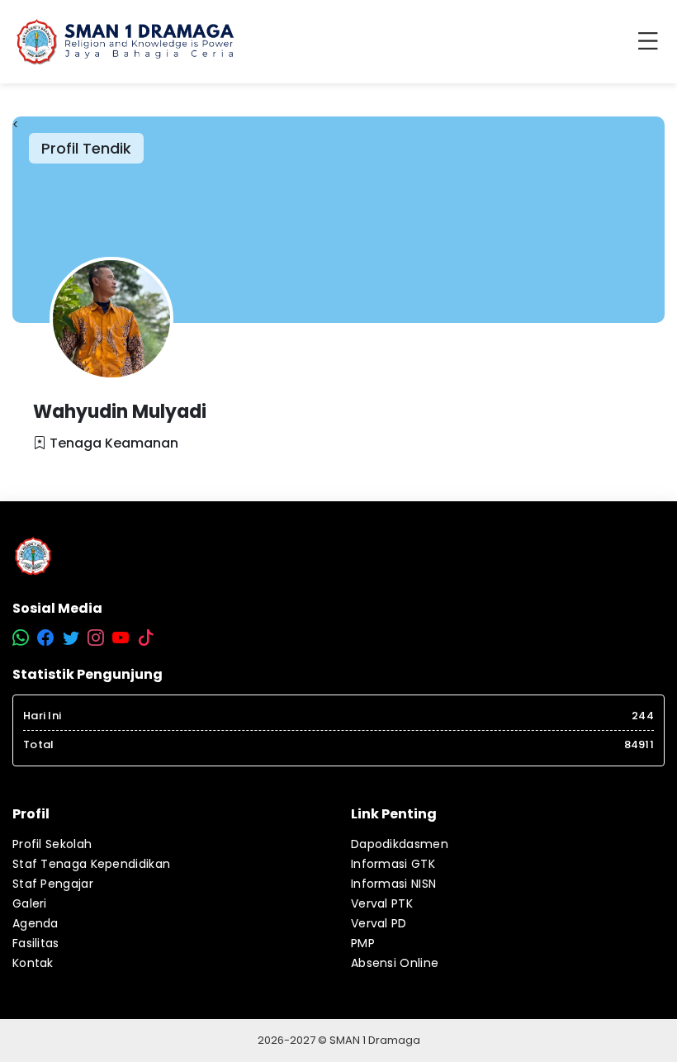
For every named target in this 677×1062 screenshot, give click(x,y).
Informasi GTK (393, 864)
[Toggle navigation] (651, 42)
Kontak (33, 963)
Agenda (35, 923)
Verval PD (379, 923)
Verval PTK (382, 903)
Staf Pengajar (52, 883)
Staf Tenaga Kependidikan (91, 864)
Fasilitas (35, 943)
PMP (363, 943)
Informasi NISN (393, 883)
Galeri (29, 903)
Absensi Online (394, 963)
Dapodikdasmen (399, 844)
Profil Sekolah (52, 844)
